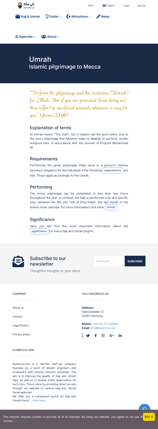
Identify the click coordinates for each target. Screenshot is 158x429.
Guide (54, 16)
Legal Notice (21, 325)
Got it (149, 417)
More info (20, 420)
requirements (112, 170)
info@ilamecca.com (103, 328)
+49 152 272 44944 (105, 323)
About (51, 36)
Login (126, 5)
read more (39, 400)
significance (39, 231)
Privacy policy (21, 334)
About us (18, 307)
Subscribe (135, 261)
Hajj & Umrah (30, 16)
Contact (18, 316)
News (104, 16)
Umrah (111, 207)
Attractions (80, 16)
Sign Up (141, 5)
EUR (90, 5)
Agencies (26, 36)
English (110, 5)
